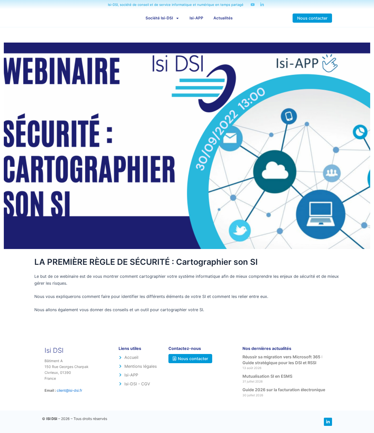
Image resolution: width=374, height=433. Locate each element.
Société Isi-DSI (159, 18)
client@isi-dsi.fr (69, 390)
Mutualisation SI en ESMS (267, 376)
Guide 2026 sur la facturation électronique (283, 389)
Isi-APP (196, 18)
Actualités (223, 18)
